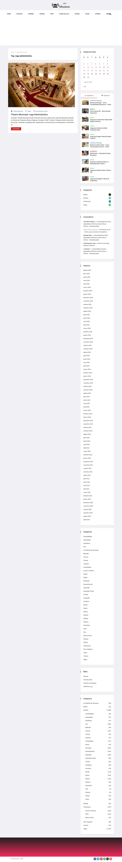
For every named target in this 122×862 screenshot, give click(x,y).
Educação (86, 581)
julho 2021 (86, 478)
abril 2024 (86, 366)
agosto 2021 (87, 475)
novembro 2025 (88, 301)
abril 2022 (86, 448)
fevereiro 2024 (87, 372)
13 (100, 67)
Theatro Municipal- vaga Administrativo (29, 114)
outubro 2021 (87, 468)
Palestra (85, 622)
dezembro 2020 (88, 502)
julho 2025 (86, 314)
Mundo (85, 605)
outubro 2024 (87, 345)
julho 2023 (86, 396)
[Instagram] (107, 859)
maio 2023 (86, 403)
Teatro (85, 652)
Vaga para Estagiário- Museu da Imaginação (99, 180)
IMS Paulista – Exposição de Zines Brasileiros (100, 154)
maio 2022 (86, 444)
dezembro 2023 (88, 379)
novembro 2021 (88, 465)
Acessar (85, 676)
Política (85, 642)
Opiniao (97, 14)
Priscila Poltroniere (18, 111)
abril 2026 (86, 284)
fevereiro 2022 (87, 454)
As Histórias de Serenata (90, 550)
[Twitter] (98, 859)
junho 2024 (86, 359)
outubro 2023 (87, 386)
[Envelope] (110, 859)
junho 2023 (86, 400)
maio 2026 (86, 280)
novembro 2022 (88, 424)
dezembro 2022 (88, 420)
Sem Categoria (87, 649)
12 (96, 67)
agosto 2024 (87, 352)
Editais (77, 14)
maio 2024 (86, 362)
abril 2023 (86, 407)
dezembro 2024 (88, 338)
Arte (84, 546)
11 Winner (86, 249)
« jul (84, 86)
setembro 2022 (88, 431)
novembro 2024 (88, 342)
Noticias (19, 14)
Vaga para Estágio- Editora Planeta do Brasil (100, 137)
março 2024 (87, 369)
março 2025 (87, 328)
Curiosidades (87, 567)
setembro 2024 (88, 349)
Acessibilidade (87, 536)
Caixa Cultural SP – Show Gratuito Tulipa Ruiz (100, 112)
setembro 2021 (88, 472)
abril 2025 (86, 325)
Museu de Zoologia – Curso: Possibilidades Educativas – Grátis (100, 104)
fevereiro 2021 (87, 495)
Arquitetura (86, 543)
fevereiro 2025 (87, 331)
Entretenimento (88, 584)
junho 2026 (86, 277)
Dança (85, 574)
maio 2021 (86, 485)
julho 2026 (86, 273)
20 (100, 70)
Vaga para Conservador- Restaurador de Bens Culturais (101, 120)
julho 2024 (86, 355)
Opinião (85, 618)
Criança (85, 560)
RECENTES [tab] (106, 96)
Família (85, 594)
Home (9, 14)
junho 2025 (86, 318)
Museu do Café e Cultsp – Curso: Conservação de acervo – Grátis (99, 146)
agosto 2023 (87, 393)
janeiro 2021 (87, 499)
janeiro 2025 (87, 335)
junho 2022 (86, 441)
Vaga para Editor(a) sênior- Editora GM (100, 171)
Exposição (93, 151)
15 (108, 67)
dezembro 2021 (88, 461)
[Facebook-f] (95, 859)
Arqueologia (87, 540)
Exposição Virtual (88, 591)
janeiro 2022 (87, 458)
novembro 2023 (88, 383)
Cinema (85, 557)
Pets (84, 632)
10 (88, 67)
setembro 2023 (88, 390)
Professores (87, 201)
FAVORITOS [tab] (89, 96)
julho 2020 (86, 519)
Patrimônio (86, 625)
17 (88, 70)
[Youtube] (101, 859)
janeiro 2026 (87, 294)
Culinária (86, 564)
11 (92, 67)
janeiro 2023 (87, 417)
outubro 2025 (87, 304)
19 (96, 70)
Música (92, 109)
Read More (16, 128)
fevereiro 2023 (87, 413)
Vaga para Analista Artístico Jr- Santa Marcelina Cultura (99, 163)
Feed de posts (87, 679)
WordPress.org (87, 686)
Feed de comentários (89, 683)
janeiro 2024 (87, 376)
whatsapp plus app (89, 243)
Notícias (85, 198)
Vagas (87, 14)
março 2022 (87, 451)
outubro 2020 (87, 509)
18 (92, 70)
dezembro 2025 (88, 297)
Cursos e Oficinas (96, 100)
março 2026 (87, 287)
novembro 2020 (88, 506)
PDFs (51, 14)
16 (84, 70)
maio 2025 (86, 321)
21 (104, 70)
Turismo (31, 14)
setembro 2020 (88, 513)
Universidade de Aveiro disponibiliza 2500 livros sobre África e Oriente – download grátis (97, 224)
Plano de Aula (64, 14)
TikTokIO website (88, 221)
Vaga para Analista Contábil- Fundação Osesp (98, 129)
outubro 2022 (87, 427)
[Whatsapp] (104, 859)
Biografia (86, 553)
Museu (85, 608)
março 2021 (87, 492)
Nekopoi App (87, 235)
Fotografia (86, 598)
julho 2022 (86, 437)
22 (108, 70)
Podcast (85, 639)
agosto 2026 (87, 270)
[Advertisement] (61, 32)
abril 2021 (86, 489)
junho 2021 (86, 482)
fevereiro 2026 (87, 290)
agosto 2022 (87, 434)
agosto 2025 (87, 311)
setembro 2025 (88, 308)
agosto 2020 (87, 516)
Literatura (86, 601)
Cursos (42, 14)
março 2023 (87, 410)
